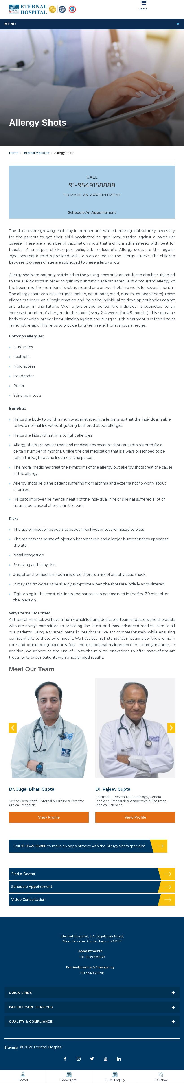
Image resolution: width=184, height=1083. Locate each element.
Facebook (65, 1059)
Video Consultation (28, 899)
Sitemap (11, 1047)
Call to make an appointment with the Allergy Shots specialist (79, 846)
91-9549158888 (92, 185)
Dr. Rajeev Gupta (112, 789)
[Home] (49, 9)
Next (171, 728)
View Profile (49, 817)
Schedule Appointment (31, 887)
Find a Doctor (23, 874)
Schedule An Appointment (92, 212)
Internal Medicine (36, 153)
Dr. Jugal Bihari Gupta (31, 789)
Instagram (79, 1059)
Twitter (92, 1059)
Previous (13, 728)
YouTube (106, 1059)
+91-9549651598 (92, 973)
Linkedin (119, 1059)
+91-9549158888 (92, 957)
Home (13, 153)
